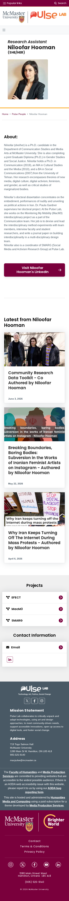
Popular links (14, 3)
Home (5, 114)
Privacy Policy (34, 852)
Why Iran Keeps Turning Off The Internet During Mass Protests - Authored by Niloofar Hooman (34, 540)
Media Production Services (46, 805)
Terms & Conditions (34, 846)
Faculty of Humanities (23, 772)
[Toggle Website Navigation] (34, 30)
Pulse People (19, 114)
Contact (34, 841)
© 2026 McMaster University (34, 889)
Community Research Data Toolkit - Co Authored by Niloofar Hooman (30, 380)
